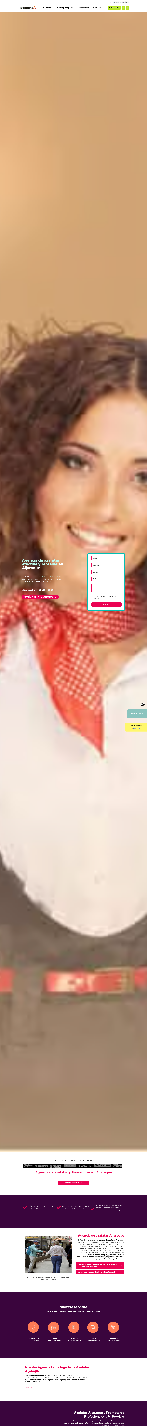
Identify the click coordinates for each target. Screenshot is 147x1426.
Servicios (47, 8)
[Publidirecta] (27, 7)
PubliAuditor (114, 8)
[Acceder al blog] (123, 8)
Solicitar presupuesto (65, 8)
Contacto (97, 8)
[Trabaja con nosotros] (127, 8)
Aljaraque (120, 1240)
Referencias (84, 8)
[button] (40, 597)
